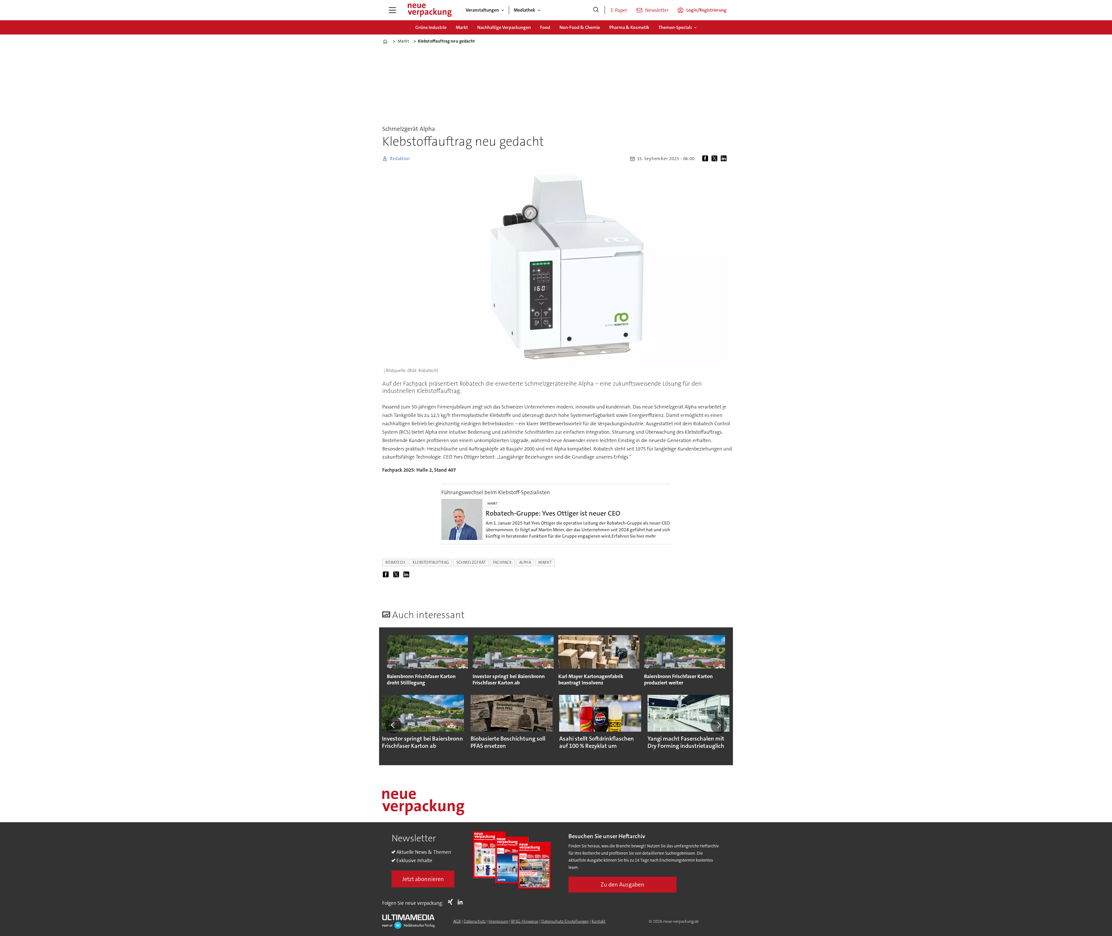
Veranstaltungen (482, 10)
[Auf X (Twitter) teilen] (715, 158)
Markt (462, 27)
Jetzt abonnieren (423, 879)
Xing (451, 902)
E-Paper (619, 10)
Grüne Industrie (431, 27)
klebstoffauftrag (431, 562)
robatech (395, 562)
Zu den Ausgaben (622, 884)
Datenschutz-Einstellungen (565, 921)
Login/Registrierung (706, 10)
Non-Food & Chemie (579, 27)
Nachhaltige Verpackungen (504, 27)
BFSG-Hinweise (524, 921)
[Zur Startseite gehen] (429, 10)
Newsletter (657, 10)
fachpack (502, 562)
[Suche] (596, 10)
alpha (525, 562)
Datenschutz (475, 921)
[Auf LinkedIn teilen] (724, 158)
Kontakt (599, 921)
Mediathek (524, 10)
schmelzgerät (471, 562)
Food (545, 27)
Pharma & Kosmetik (629, 27)
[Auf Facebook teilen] (706, 158)
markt (545, 562)
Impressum (498, 921)
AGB (457, 921)
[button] (393, 725)
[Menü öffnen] (392, 10)
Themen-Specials (675, 27)
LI (461, 902)
